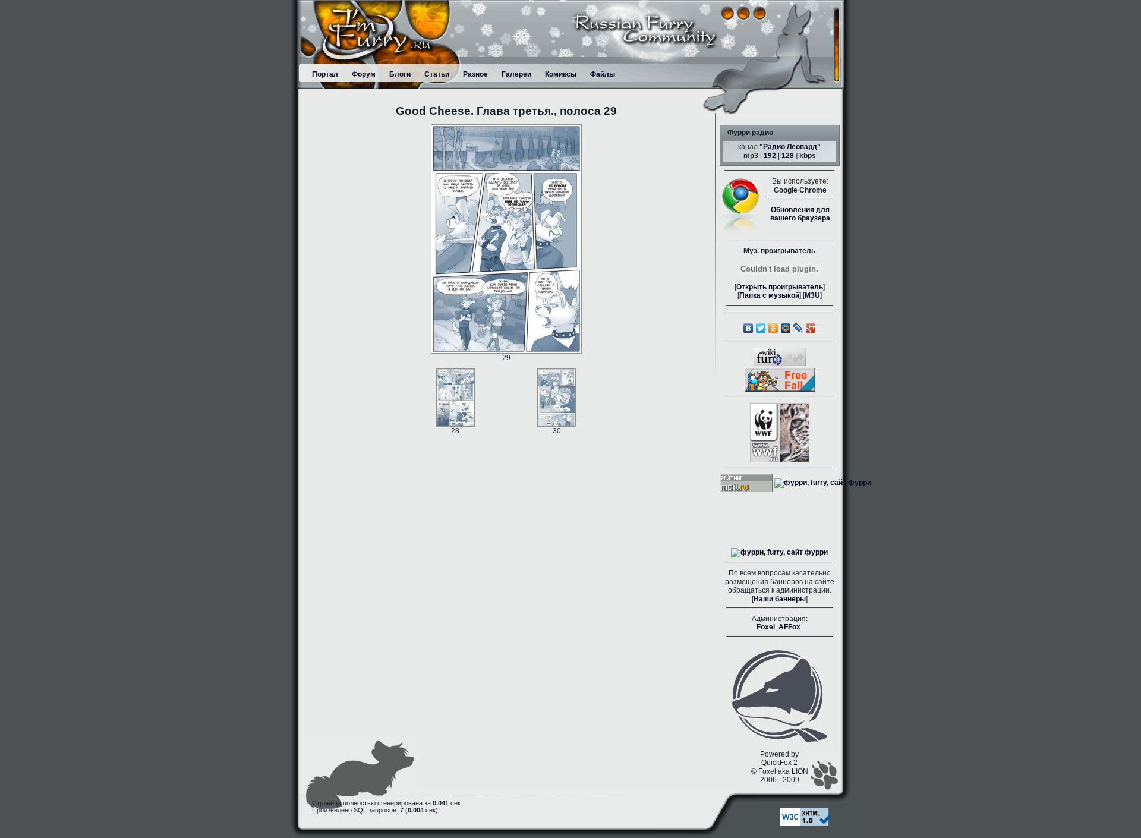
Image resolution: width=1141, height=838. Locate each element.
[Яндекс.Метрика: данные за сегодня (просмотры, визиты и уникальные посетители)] (779, 552)
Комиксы (560, 74)
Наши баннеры (780, 599)
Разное (475, 74)
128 (787, 156)
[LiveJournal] (798, 328)
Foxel (766, 627)
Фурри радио (750, 132)
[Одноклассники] (773, 328)
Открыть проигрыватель (779, 287)
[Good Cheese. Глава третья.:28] (455, 397)
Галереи (516, 74)
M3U (812, 295)
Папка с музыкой (769, 295)
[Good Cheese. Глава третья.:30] (556, 397)
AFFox (789, 627)
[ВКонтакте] (748, 328)
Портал (325, 74)
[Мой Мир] (786, 328)
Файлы (602, 74)
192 (770, 156)
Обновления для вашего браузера (800, 214)
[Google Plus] (811, 328)
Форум (364, 74)
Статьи (436, 74)
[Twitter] (761, 328)
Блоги (400, 74)
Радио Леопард (790, 147)
